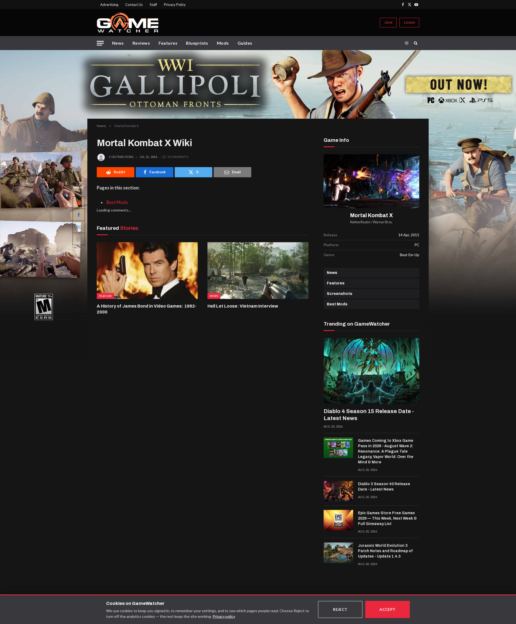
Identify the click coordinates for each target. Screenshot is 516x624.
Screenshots (339, 294)
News (118, 42)
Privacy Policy (175, 4)
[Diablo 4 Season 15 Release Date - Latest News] (371, 371)
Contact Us (134, 4)
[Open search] (416, 43)
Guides (245, 42)
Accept (387, 609)
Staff (153, 4)
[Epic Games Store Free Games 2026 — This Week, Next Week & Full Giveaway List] (338, 520)
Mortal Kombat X (371, 215)
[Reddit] (79, 202)
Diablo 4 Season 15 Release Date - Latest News (369, 414)
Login (409, 22)
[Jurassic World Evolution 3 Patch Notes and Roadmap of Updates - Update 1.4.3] (338, 552)
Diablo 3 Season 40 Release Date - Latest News (384, 486)
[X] (79, 227)
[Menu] (100, 43)
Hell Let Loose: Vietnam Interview (242, 306)
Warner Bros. (383, 222)
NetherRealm (360, 222)
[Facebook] (79, 215)
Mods (223, 42)
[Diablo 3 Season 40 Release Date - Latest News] (338, 491)
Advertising (109, 4)
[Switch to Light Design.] (406, 43)
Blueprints (197, 42)
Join (388, 22)
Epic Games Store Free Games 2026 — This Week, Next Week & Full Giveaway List (387, 518)
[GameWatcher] (128, 22)
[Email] (79, 239)
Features (168, 42)
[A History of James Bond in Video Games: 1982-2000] (147, 270)
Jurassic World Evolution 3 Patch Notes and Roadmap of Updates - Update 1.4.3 (385, 551)
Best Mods (117, 202)
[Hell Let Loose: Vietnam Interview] (258, 270)
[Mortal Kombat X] (371, 181)
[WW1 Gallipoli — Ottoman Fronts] (258, 84)
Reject (340, 609)
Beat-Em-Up (409, 255)
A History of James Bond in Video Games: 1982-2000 (146, 309)
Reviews (141, 42)
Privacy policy (224, 616)
